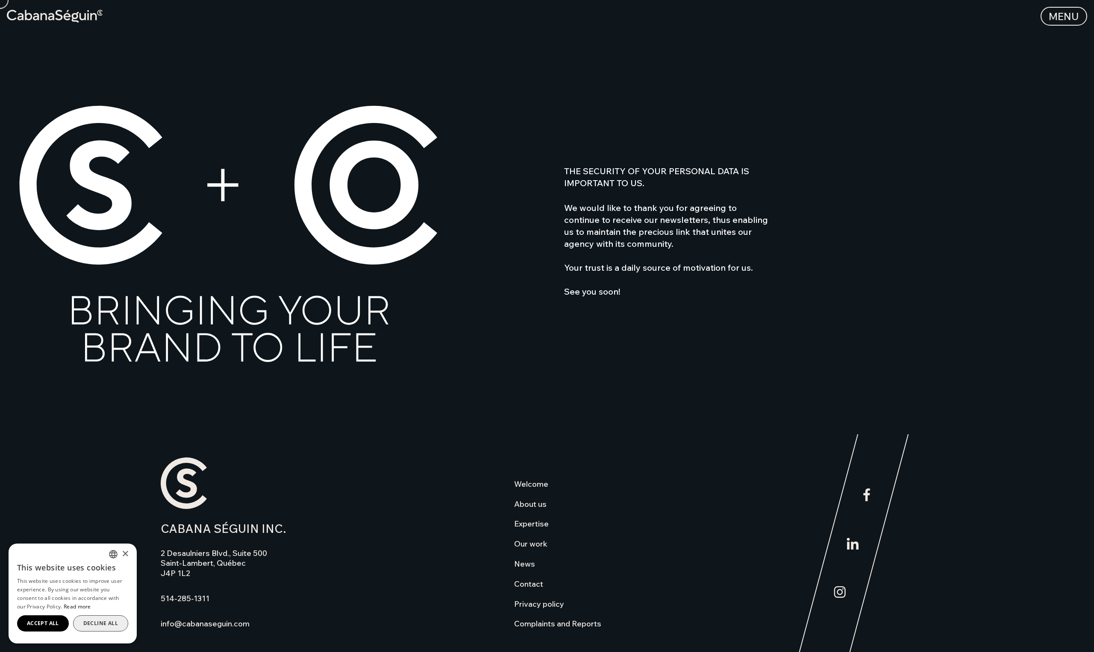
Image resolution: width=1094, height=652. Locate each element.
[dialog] (73, 593)
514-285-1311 (185, 598)
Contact (528, 584)
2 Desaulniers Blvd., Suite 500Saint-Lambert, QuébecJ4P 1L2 (214, 563)
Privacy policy (539, 604)
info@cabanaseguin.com (205, 624)
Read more (77, 606)
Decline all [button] (100, 623)
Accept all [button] (43, 623)
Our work (530, 544)
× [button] (125, 554)
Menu (1064, 16)
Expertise (531, 524)
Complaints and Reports (557, 624)
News (524, 564)
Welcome (531, 484)
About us (530, 504)
